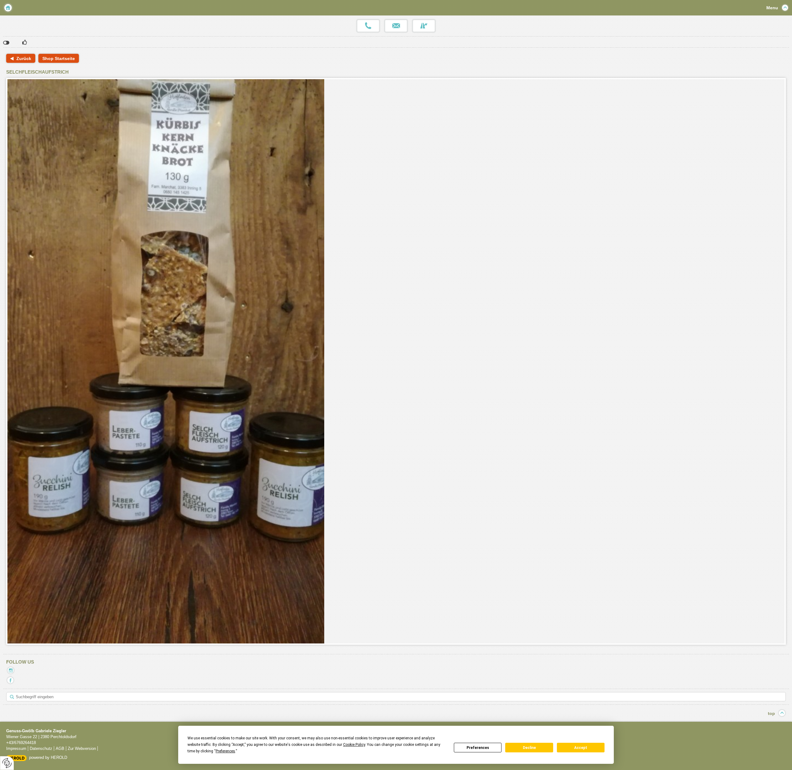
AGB (60, 748)
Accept (580, 748)
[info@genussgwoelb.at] (396, 26)
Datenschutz (41, 748)
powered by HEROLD (48, 757)
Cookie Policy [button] (354, 744)
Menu (772, 7)
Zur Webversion (82, 748)
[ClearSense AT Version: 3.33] (16, 758)
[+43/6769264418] (368, 26)
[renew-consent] (7, 763)
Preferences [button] (225, 751)
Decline (529, 748)
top (771, 713)
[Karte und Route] (423, 26)
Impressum (16, 748)
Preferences (478, 748)
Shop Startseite (58, 58)
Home (8, 8)
